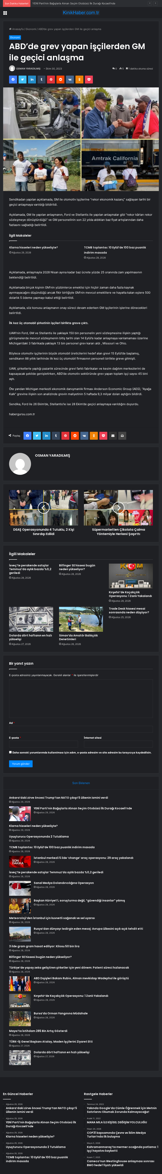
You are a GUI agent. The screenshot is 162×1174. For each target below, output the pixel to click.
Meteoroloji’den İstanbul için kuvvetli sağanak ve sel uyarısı (52, 918)
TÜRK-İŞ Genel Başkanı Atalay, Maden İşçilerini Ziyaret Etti (51, 1042)
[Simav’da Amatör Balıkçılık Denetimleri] (81, 619)
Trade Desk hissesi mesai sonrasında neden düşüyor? (129, 610)
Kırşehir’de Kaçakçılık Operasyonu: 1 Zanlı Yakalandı (130, 594)
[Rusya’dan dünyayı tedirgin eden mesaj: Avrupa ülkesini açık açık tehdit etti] (20, 934)
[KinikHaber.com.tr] (81, 12)
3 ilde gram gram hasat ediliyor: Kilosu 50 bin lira (44, 946)
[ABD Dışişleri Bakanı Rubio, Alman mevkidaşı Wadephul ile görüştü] (20, 983)
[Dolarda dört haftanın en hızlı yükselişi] (31, 619)
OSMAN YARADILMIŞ (28, 68)
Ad (12, 722)
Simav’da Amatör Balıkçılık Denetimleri (78, 637)
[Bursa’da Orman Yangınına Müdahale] (20, 1018)
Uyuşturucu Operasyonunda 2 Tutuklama (39, 837)
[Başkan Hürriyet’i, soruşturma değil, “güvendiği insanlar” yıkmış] (20, 906)
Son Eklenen (81, 783)
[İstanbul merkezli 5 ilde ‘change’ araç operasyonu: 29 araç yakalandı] (20, 862)
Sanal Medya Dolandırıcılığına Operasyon (64, 883)
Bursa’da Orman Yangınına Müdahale (61, 1013)
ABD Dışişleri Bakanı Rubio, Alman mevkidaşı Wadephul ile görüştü (81, 978)
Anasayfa (17, 29)
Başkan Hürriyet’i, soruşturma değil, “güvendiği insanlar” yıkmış (79, 900)
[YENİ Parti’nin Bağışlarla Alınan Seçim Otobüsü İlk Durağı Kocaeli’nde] (20, 813)
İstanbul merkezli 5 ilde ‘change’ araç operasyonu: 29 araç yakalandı (83, 858)
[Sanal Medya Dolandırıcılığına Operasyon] (20, 888)
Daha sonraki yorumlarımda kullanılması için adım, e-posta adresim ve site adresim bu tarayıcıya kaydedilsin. (82, 752)
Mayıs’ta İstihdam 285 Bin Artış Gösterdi (38, 1031)
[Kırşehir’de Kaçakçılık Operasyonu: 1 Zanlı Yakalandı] (131, 576)
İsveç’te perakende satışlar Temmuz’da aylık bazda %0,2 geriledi (30, 569)
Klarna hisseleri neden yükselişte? (53, 3)
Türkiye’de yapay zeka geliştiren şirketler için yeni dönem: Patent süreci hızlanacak (69, 968)
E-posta (15, 737)
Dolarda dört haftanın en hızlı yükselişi (30, 637)
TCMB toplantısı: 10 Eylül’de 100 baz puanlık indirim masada (52, 847)
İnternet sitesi (93, 737)
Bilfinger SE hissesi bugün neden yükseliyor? (77, 567)
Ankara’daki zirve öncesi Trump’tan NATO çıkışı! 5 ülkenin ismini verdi (58, 798)
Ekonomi (31, 29)
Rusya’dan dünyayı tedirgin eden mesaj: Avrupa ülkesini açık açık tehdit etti (88, 929)
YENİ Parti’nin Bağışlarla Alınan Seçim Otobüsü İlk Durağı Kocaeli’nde (83, 808)
